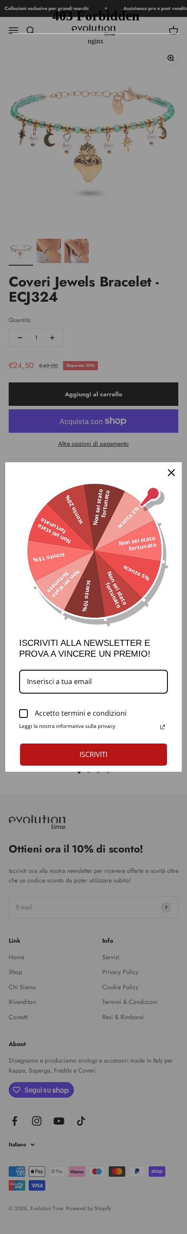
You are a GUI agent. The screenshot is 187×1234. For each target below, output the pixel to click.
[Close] (171, 472)
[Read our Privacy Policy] (162, 727)
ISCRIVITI (93, 754)
